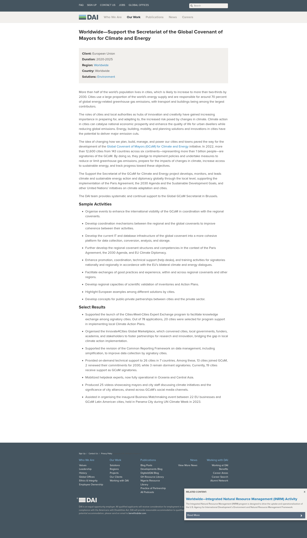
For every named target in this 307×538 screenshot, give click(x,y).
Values (83, 465)
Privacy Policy (106, 453)
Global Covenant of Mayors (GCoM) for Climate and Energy (147, 146)
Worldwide (101, 65)
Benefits (223, 469)
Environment (106, 77)
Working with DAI (119, 480)
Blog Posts (146, 465)
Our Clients (116, 476)
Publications (155, 17)
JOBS (122, 5)
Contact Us (93, 453)
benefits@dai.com (137, 513)
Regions (114, 469)
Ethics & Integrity (88, 480)
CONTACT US (107, 5)
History (83, 472)
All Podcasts (147, 492)
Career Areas (220, 472)
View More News (187, 465)
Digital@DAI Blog (150, 472)
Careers (187, 17)
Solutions (115, 465)
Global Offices (87, 476)
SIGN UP (91, 5)
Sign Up (82, 453)
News (173, 17)
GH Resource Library (152, 476)
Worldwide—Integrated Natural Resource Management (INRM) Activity (241, 499)
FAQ (81, 5)
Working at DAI (220, 465)
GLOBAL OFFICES (139, 5)
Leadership (85, 469)
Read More (193, 515)
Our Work (134, 17)
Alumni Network (219, 480)
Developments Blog (151, 469)
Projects (114, 472)
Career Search (220, 476)
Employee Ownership (91, 484)
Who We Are (113, 17)
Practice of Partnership (153, 488)
